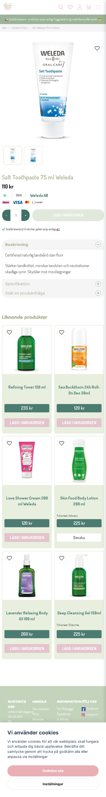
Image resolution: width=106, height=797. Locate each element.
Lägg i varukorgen (27, 422)
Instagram (92, 714)
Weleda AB (39, 195)
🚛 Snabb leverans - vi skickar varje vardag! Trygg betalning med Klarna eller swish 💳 (53, 19)
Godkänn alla (53, 771)
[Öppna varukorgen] (89, 7)
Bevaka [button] (79, 537)
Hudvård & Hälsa (19, 27)
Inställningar (53, 784)
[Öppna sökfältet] (61, 7)
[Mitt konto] (79, 7)
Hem (4, 27)
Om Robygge (65, 709)
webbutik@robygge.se (20, 712)
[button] (97, 48)
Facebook (92, 708)
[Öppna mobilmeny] (98, 7)
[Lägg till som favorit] (70, 7)
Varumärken (41, 709)
